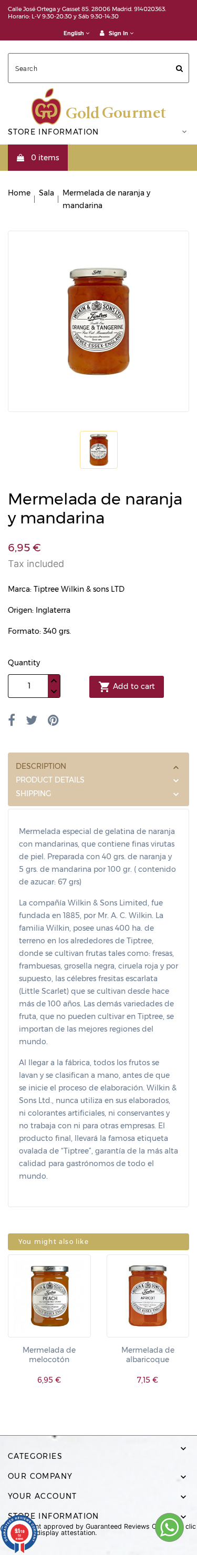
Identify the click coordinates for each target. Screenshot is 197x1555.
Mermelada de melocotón (49, 1354)
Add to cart (126, 687)
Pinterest (53, 720)
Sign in (118, 33)
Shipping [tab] (33, 793)
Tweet (31, 720)
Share (11, 720)
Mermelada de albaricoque (147, 1354)
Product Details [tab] (50, 780)
